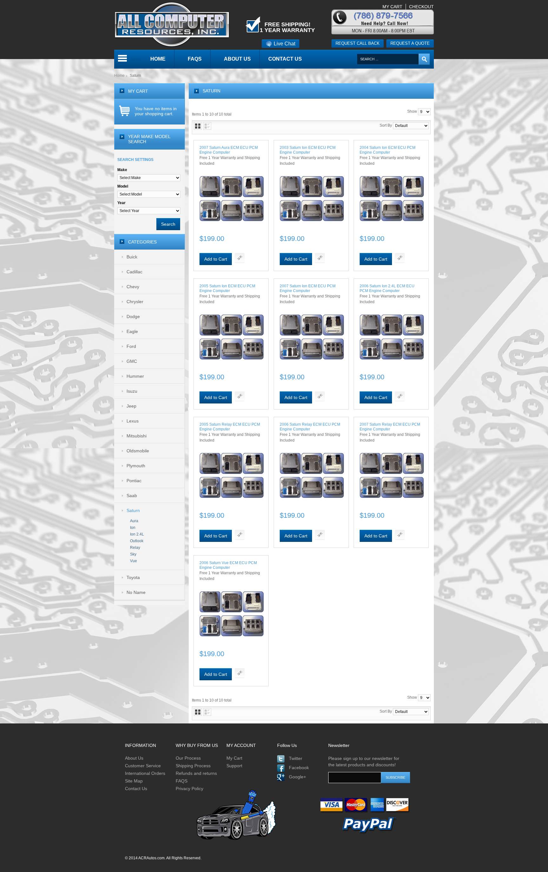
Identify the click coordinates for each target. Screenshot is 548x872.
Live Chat (284, 43)
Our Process (188, 758)
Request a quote (410, 43)
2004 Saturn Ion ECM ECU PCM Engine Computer (387, 150)
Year (121, 203)
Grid (198, 126)
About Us (134, 758)
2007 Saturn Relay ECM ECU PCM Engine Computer (390, 426)
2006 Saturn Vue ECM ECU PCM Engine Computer (228, 565)
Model (122, 186)
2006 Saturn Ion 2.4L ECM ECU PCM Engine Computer (387, 288)
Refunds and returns (196, 773)
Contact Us (136, 788)
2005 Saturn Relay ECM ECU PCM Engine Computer (229, 426)
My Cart (234, 758)
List (207, 126)
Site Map (134, 780)
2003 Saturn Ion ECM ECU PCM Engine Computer (308, 150)
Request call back (358, 43)
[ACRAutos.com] (172, 3)
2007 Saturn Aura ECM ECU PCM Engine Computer (228, 150)
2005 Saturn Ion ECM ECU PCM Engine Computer (227, 288)
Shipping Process (193, 765)
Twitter (295, 758)
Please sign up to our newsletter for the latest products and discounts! (363, 761)
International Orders (145, 773)
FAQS (181, 780)
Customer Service (143, 765)
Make (122, 170)
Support (234, 765)
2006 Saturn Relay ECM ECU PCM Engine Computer (310, 426)
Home (119, 75)
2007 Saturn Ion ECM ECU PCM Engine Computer (308, 288)
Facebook (299, 767)
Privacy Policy (189, 788)
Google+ (297, 776)
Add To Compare (240, 258)
